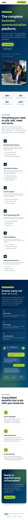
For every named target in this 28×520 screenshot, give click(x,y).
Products (9, 516)
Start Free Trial (7, 44)
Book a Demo (9, 497)
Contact (19, 516)
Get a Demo (21, 2)
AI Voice (14, 516)
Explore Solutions (8, 49)
